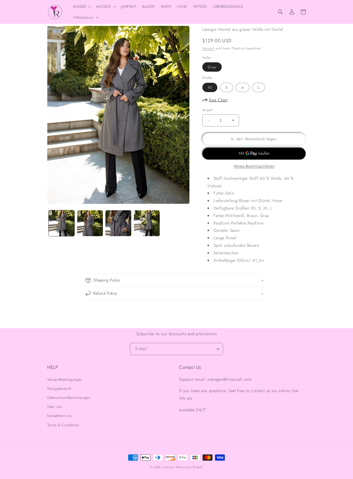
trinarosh (168, 467)
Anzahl (207, 110)
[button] (81, 6)
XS (210, 87)
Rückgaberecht (59, 388)
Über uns (54, 406)
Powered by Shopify (189, 467)
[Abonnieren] (217, 349)
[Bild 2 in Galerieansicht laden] (90, 223)
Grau (212, 67)
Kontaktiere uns (59, 415)
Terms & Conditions (63, 425)
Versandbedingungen (64, 379)
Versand (208, 48)
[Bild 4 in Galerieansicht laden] (147, 223)
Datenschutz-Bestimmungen (68, 397)
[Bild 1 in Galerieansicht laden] (61, 223)
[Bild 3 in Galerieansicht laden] (118, 223)
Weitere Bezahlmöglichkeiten (254, 166)
